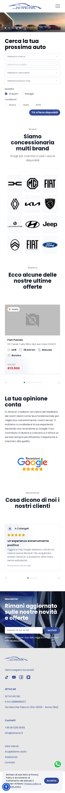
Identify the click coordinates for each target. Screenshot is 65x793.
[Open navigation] (57, 6)
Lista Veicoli (11, 746)
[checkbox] (6, 105)
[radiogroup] (32, 94)
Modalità (9, 88)
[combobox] (32, 56)
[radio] (6, 94)
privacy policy (17, 640)
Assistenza (11, 757)
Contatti (10, 762)
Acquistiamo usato (16, 751)
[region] (32, 344)
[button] (6, 787)
